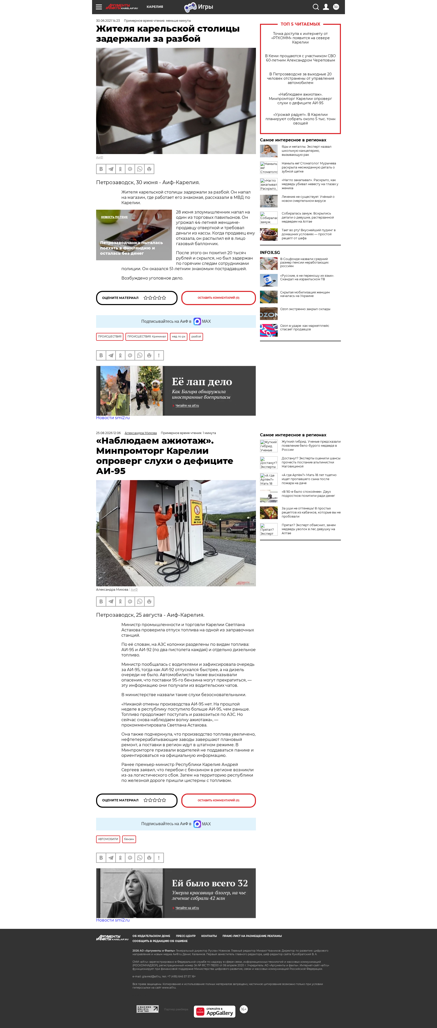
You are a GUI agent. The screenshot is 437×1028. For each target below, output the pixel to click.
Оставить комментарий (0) (218, 297)
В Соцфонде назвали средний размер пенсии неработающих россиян (304, 262)
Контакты (209, 936)
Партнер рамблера (176, 1009)
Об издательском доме (151, 936)
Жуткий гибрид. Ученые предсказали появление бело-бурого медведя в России (311, 446)
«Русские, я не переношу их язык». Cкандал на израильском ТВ (307, 277)
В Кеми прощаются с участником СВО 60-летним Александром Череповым (300, 58)
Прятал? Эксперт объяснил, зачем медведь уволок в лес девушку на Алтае (309, 529)
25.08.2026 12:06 (108, 433)
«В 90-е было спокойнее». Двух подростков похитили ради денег (308, 494)
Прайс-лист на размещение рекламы (252, 936)
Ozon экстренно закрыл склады (305, 309)
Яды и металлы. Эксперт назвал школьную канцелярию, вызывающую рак (307, 151)
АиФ (99, 157)
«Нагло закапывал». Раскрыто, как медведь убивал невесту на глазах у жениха (310, 184)
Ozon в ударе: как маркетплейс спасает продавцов (304, 327)
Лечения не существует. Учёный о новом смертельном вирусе (308, 199)
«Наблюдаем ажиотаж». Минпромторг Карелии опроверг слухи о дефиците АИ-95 (300, 98)
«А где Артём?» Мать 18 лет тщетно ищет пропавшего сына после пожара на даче (309, 479)
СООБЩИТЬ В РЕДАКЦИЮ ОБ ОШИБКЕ (160, 941)
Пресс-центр (185, 936)
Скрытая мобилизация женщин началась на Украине (305, 294)
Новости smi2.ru (113, 417)
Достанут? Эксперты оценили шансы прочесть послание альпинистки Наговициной (311, 462)
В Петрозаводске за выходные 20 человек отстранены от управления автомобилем (300, 78)
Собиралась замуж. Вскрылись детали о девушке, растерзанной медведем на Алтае (308, 217)
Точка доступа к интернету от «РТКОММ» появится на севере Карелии (300, 38)
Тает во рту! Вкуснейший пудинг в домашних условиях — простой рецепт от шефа (309, 234)
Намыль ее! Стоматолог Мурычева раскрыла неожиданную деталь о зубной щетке (309, 167)
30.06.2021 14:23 (108, 21)
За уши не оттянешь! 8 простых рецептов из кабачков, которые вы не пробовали (311, 512)
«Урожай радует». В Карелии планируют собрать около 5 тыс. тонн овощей (300, 119)
